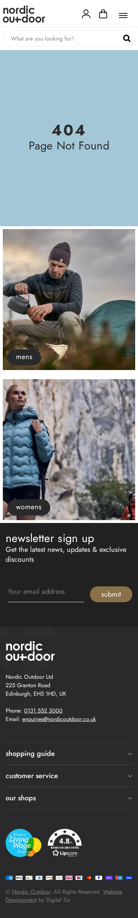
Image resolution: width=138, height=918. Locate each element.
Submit (111, 594)
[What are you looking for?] (127, 39)
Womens (29, 507)
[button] (103, 15)
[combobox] (69, 38)
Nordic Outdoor (31, 892)
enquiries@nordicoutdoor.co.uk (59, 719)
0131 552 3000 (43, 711)
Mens (24, 357)
